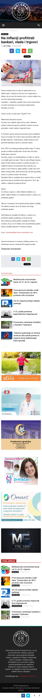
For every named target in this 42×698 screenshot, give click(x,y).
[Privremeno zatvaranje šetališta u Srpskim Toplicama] (6, 325)
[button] (39, 25)
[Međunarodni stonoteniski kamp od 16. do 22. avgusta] (6, 282)
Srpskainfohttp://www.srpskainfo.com (19, 232)
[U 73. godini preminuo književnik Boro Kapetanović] (6, 314)
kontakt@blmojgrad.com (28, 676)
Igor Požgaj (7, 46)
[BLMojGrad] (21, 10)
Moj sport (4, 285)
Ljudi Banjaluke (6, 317)
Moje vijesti (13, 31)
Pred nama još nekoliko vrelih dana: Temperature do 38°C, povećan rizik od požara (26, 292)
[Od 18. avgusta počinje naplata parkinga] (6, 303)
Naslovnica (4, 31)
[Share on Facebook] (23, 695)
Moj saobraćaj (6, 338)
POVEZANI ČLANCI (7, 273)
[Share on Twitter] (28, 695)
